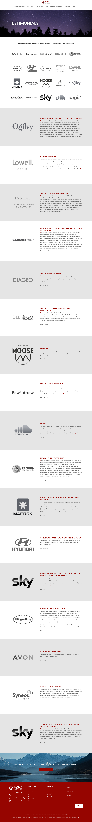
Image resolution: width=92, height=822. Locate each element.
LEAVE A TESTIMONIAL (46, 769)
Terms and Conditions (60, 817)
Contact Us (30, 800)
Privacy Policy (52, 814)
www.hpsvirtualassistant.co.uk (46, 819)
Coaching (30, 791)
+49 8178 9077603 (17, 795)
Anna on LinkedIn (17, 801)
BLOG (47, 6)
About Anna (31, 792)
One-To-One (50, 789)
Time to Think (50, 796)
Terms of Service (61, 814)
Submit (79, 806)
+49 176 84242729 (17, 792)
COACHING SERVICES (19, 6)
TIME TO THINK (39, 6)
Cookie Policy (51, 817)
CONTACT (75, 6)
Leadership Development (53, 792)
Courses (30, 794)
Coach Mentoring (51, 794)
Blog (29, 796)
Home (29, 789)
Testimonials (31, 798)
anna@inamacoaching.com (20, 798)
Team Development (51, 791)
